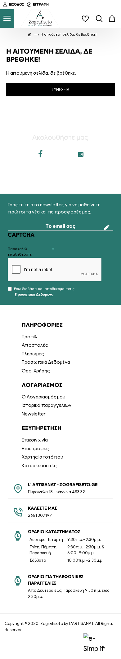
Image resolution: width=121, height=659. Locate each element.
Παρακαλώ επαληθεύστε (20, 251)
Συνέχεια (60, 89)
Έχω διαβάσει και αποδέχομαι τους (44, 291)
